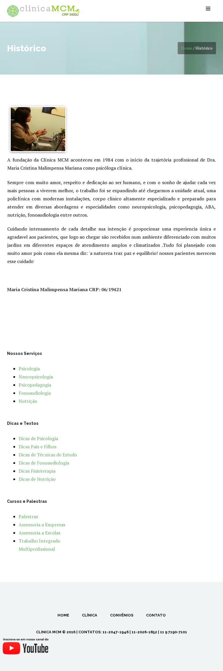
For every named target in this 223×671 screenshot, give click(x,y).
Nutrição (28, 401)
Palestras (28, 516)
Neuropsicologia (36, 376)
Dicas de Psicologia (38, 438)
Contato (156, 615)
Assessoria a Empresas (42, 524)
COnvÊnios (121, 615)
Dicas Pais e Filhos (37, 446)
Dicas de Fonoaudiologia (44, 463)
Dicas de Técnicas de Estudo (48, 454)
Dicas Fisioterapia (37, 471)
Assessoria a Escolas (39, 532)
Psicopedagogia (35, 385)
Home (186, 48)
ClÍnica (89, 615)
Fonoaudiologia (35, 393)
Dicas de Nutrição (37, 479)
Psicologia (29, 368)
